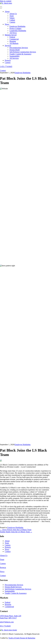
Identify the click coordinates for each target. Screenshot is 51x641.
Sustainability (14, 56)
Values (11, 18)
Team (11, 16)
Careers (12, 22)
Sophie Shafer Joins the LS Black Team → (16, 532)
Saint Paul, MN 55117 (8, 618)
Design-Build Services (13, 587)
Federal (12, 37)
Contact (8, 551)
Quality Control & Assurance (20, 54)
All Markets (13, 43)
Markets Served (10, 35)
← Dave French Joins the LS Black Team (15, 530)
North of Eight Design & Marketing (21, 638)
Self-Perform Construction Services (22, 52)
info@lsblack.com (7, 622)
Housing (12, 41)
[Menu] (1, 7)
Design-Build (14, 50)
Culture (12, 20)
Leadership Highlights (17, 31)
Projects (8, 60)
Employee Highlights (17, 26)
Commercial (14, 39)
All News (13, 33)
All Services (14, 58)
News (7, 24)
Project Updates (15, 29)
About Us (13, 14)
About (7, 12)
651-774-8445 (5, 626)
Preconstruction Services (18, 48)
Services (8, 45)
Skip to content (5, 1)
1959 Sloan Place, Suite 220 (10, 616)
